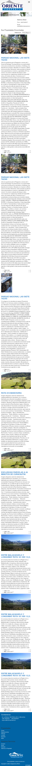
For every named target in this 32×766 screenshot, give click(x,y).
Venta (2, 745)
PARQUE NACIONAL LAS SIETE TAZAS (15, 58)
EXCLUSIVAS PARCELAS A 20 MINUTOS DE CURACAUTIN (14, 473)
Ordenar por (18, 32)
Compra (3, 744)
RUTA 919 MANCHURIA (11, 393)
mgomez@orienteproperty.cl (9, 720)
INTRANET (28, 765)
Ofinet (18, 763)
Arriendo (3, 747)
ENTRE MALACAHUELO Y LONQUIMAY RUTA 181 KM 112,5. (16, 556)
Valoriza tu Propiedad (6, 748)
